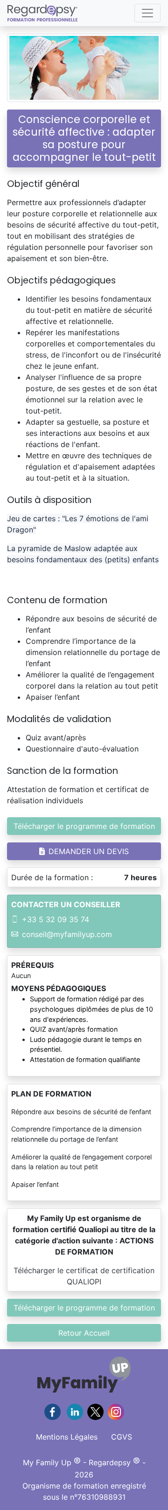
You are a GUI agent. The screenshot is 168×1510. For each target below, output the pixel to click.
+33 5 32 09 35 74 (55, 919)
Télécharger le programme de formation (84, 826)
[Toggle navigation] (147, 13)
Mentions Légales (67, 1436)
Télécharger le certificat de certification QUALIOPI (84, 1276)
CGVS (121, 1436)
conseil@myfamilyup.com (67, 934)
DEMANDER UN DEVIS (89, 851)
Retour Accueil (84, 1333)
